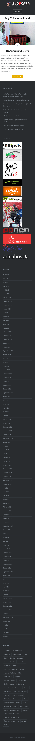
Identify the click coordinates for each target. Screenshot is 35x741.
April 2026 (6, 275)
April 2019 (6, 545)
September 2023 (8, 351)
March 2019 (6, 549)
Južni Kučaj (7, 665)
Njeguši (17, 676)
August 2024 (7, 309)
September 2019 (8, 526)
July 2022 (5, 400)
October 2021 (7, 434)
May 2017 (6, 632)
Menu (18, 11)
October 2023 (7, 347)
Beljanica (7, 650)
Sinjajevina (7, 706)
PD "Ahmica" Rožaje (20, 691)
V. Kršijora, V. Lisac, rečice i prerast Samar (15, 116)
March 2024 (6, 328)
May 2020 (6, 495)
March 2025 (6, 294)
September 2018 (8, 572)
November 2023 (7, 343)
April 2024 (6, 324)
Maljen (22, 669)
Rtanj (24, 702)
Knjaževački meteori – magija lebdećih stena (16, 100)
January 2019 (7, 556)
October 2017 (7, 613)
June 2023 (6, 362)
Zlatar (6, 710)
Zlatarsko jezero (15, 710)
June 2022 (6, 404)
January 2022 (7, 423)
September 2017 (8, 617)
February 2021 (7, 461)
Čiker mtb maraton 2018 (11, 717)
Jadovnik (20, 658)
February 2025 (7, 297)
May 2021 (6, 454)
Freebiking (7, 654)
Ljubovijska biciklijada (10, 669)
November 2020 (7, 473)
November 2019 (7, 518)
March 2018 (6, 594)
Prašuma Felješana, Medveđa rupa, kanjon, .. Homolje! (15, 111)
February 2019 (7, 552)
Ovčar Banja (20, 684)
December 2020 (7, 469)
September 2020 (8, 480)
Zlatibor (25, 710)
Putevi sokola (17, 699)
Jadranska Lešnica (9, 662)
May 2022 (6, 408)
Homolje (12, 658)
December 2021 (7, 427)
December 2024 (7, 301)
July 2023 (5, 358)
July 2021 (5, 446)
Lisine (15, 665)
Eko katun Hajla (17, 650)
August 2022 (7, 396)
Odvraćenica (22, 680)
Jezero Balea (21, 662)
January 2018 (7, 602)
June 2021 (6, 450)
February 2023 (7, 374)
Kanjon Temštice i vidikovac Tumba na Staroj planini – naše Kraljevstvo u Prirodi (16, 95)
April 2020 (6, 499)
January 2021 (7, 465)
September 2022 (8, 393)
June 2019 (6, 537)
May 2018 (6, 587)
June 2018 (6, 583)
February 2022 (7, 419)
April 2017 (6, 636)
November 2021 (7, 431)
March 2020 (6, 503)
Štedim (23, 721)
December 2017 (7, 606)
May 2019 (6, 541)
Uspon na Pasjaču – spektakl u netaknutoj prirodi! (15, 121)
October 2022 (7, 389)
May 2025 (6, 286)
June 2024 (6, 316)
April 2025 (6, 290)
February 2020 (7, 507)
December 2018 (7, 560)
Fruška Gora (17, 654)
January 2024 (7, 336)
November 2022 (7, 385)
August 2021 (7, 442)
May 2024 (6, 320)
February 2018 (7, 598)
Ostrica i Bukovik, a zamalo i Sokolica (13, 129)
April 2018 (6, 591)
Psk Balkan (7, 699)
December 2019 (7, 514)
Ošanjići (26, 688)
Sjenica (15, 706)
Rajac (25, 699)
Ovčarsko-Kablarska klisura (12, 688)
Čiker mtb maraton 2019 (11, 721)
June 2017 (6, 629)
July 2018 (5, 579)
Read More (17, 76)
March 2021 (6, 457)
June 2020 (6, 492)
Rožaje (18, 702)
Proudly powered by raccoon (17, 737)
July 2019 (5, 534)
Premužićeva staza (17, 695)
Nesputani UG (8, 676)
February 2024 (7, 332)
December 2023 (7, 339)
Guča (5, 658)
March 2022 (6, 415)
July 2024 (5, 313)
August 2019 (7, 530)
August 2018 (7, 575)
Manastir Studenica (10, 673)
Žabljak (6, 725)
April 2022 (6, 412)
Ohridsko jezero (9, 684)
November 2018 (7, 564)
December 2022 (7, 381)
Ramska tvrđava (9, 702)
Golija (25, 654)
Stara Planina (24, 706)
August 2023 (7, 354)
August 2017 (7, 621)
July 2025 (5, 278)
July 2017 (5, 625)
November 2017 (7, 610)
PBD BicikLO (8, 691)
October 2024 (7, 305)
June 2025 (6, 282)
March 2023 (6, 370)
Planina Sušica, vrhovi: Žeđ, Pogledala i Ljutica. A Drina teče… (17, 105)
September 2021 (8, 438)
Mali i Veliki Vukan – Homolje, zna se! (13, 125)
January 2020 (7, 511)
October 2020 (7, 476)
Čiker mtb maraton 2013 (11, 714)
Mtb (19, 673)
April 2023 (6, 366)
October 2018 (7, 568)
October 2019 (7, 522)
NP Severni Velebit (9, 680)
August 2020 (7, 484)
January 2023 (7, 377)
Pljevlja (6, 695)
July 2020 (5, 488)
